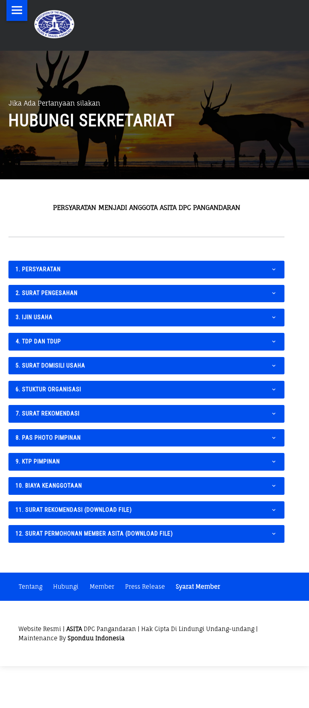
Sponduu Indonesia (96, 638)
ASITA (74, 628)
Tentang (30, 586)
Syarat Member (198, 586)
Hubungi (65, 586)
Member (102, 586)
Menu (16, 10)
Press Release (145, 586)
